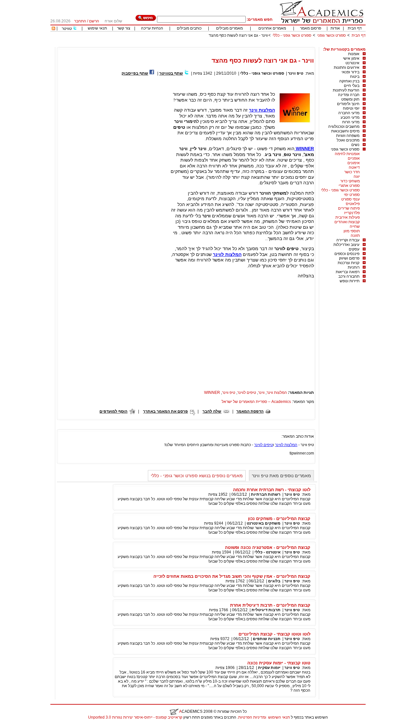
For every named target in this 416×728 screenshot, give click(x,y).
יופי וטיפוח (351, 108)
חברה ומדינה (348, 94)
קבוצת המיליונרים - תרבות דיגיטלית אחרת (270, 605)
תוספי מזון (352, 231)
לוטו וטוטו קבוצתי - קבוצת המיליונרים (274, 634)
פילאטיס (353, 203)
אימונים (353, 163)
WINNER (304, 148)
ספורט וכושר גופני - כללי (292, 35)
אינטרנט (352, 63)
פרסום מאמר (310, 28)
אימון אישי (351, 58)
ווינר (261, 392)
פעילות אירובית (347, 217)
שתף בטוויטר (171, 73)
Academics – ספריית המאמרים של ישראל (256, 401)
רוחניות (353, 267)
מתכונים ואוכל (348, 140)
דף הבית (355, 28)
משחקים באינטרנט (263, 523)
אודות (335, 28)
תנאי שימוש (97, 28)
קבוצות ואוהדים (347, 222)
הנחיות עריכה (152, 28)
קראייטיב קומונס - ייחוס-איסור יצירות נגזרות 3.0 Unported (135, 717)
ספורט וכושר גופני (331, 35)
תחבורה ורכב (348, 276)
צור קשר (123, 28)
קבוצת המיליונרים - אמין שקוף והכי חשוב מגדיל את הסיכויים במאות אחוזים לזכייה (231, 576)
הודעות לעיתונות (346, 90)
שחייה (355, 226)
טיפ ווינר (295, 73)
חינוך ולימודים (348, 104)
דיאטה (354, 167)
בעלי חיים (351, 85)
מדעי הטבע (350, 117)
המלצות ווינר (262, 110)
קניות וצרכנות (348, 263)
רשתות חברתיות (265, 494)
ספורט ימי (352, 194)
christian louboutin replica (25, 725)
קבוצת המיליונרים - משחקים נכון (279, 518)
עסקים (354, 249)
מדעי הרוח (350, 122)
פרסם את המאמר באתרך (165, 411)
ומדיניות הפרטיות (252, 717)
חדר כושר (352, 172)
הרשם (94, 21)
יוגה (357, 176)
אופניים (354, 158)
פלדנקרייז (352, 213)
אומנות (353, 54)
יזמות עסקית (269, 667)
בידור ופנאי (350, 72)
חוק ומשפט (350, 99)
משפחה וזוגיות (347, 135)
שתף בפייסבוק (135, 73)
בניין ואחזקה (349, 81)
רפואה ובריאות (347, 272)
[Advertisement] (247, 44)
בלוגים (274, 581)
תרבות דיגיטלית (266, 610)
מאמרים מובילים (229, 28)
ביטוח (354, 76)
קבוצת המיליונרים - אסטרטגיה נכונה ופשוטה (267, 547)
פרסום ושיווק (349, 258)
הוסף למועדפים (113, 411)
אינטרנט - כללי (267, 552)
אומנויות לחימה (347, 154)
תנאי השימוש (279, 717)
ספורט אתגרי (349, 185)
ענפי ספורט (350, 199)
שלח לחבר (211, 411)
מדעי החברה (348, 113)
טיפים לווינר (246, 392)
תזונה (355, 235)
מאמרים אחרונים (272, 28)
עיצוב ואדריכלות (346, 244)
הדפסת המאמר (250, 411)
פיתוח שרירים (349, 208)
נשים (355, 144)
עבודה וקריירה (347, 240)
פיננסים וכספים (346, 253)
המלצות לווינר (227, 254)
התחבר (80, 21)
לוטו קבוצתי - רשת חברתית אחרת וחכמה (271, 489)
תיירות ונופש (349, 281)
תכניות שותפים (266, 639)
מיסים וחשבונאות (345, 131)
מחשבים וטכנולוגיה (343, 126)
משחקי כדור (350, 181)
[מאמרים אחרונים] (53, 29)
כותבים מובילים (189, 28)
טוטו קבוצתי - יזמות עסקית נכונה (278, 663)
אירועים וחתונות (346, 67)
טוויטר (67, 28)
